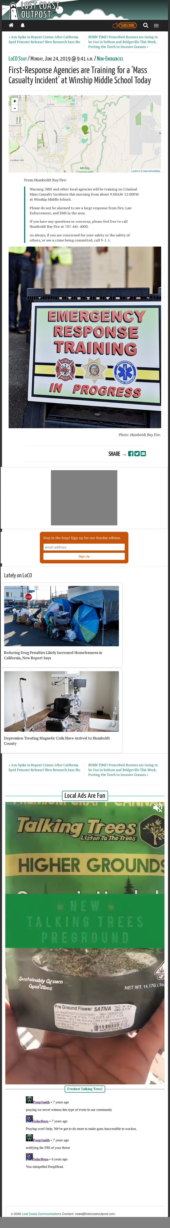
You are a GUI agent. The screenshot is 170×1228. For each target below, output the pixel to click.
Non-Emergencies (110, 59)
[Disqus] (85, 1150)
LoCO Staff (18, 59)
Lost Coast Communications (41, 1213)
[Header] (85, 10)
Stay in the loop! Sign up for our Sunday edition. (82, 537)
